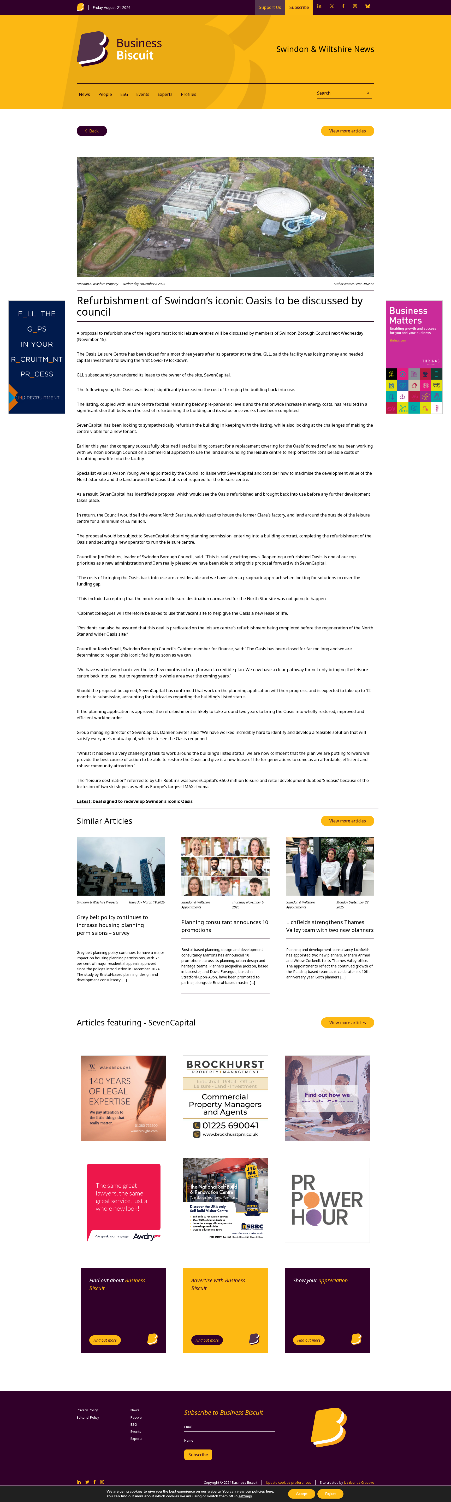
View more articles (347, 131)
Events (142, 94)
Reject (330, 1493)
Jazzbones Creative (359, 1482)
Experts (165, 94)
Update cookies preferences (288, 1482)
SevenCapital (217, 375)
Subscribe (299, 7)
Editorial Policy (88, 1417)
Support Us (270, 7)
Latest (84, 801)
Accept (301, 1493)
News (84, 94)
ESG (124, 94)
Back (92, 131)
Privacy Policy (87, 1410)
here (269, 1491)
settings (245, 1496)
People (105, 94)
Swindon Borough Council (305, 333)
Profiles (188, 94)
